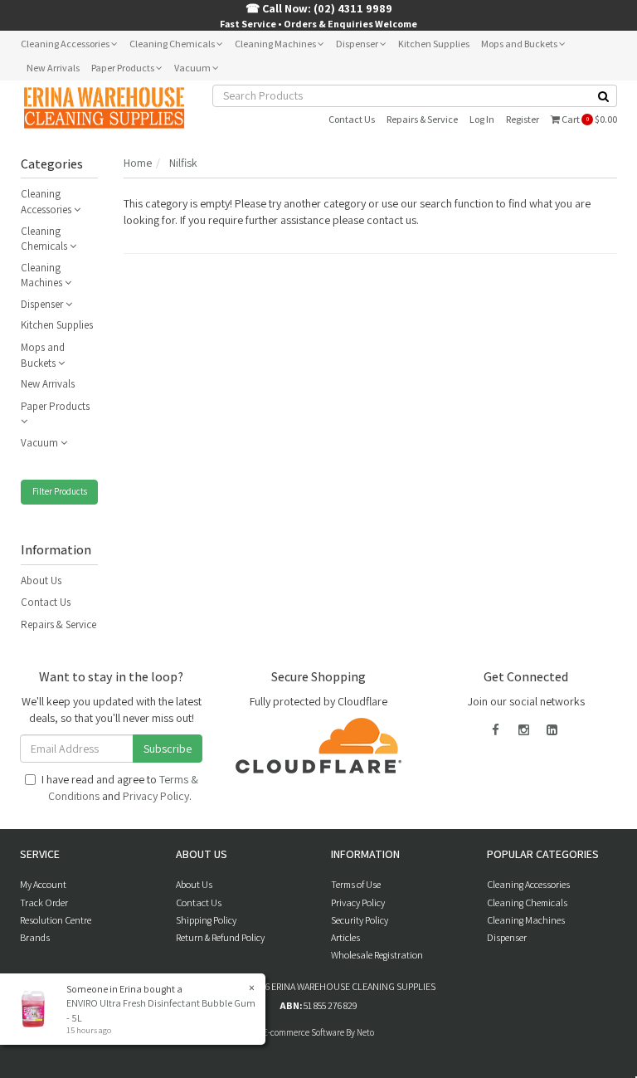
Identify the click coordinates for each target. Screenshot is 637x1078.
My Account (43, 884)
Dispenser (358, 43)
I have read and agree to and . (119, 787)
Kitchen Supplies (433, 43)
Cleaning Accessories (66, 43)
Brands (35, 937)
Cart (588, 119)
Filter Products (59, 491)
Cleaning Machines (276, 43)
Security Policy (359, 920)
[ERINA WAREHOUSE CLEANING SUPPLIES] (103, 107)
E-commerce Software (303, 1032)
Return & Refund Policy (220, 937)
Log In (481, 119)
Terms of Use (356, 884)
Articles (345, 937)
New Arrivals (53, 67)
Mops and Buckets (520, 43)
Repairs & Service (422, 119)
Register (522, 119)
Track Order (44, 902)
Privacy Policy (156, 795)
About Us (41, 580)
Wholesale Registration (377, 955)
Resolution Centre (55, 920)
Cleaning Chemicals (172, 43)
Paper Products (123, 67)
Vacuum (193, 67)
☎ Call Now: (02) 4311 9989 (319, 8)
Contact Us (351, 119)
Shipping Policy (206, 920)
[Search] (604, 96)
